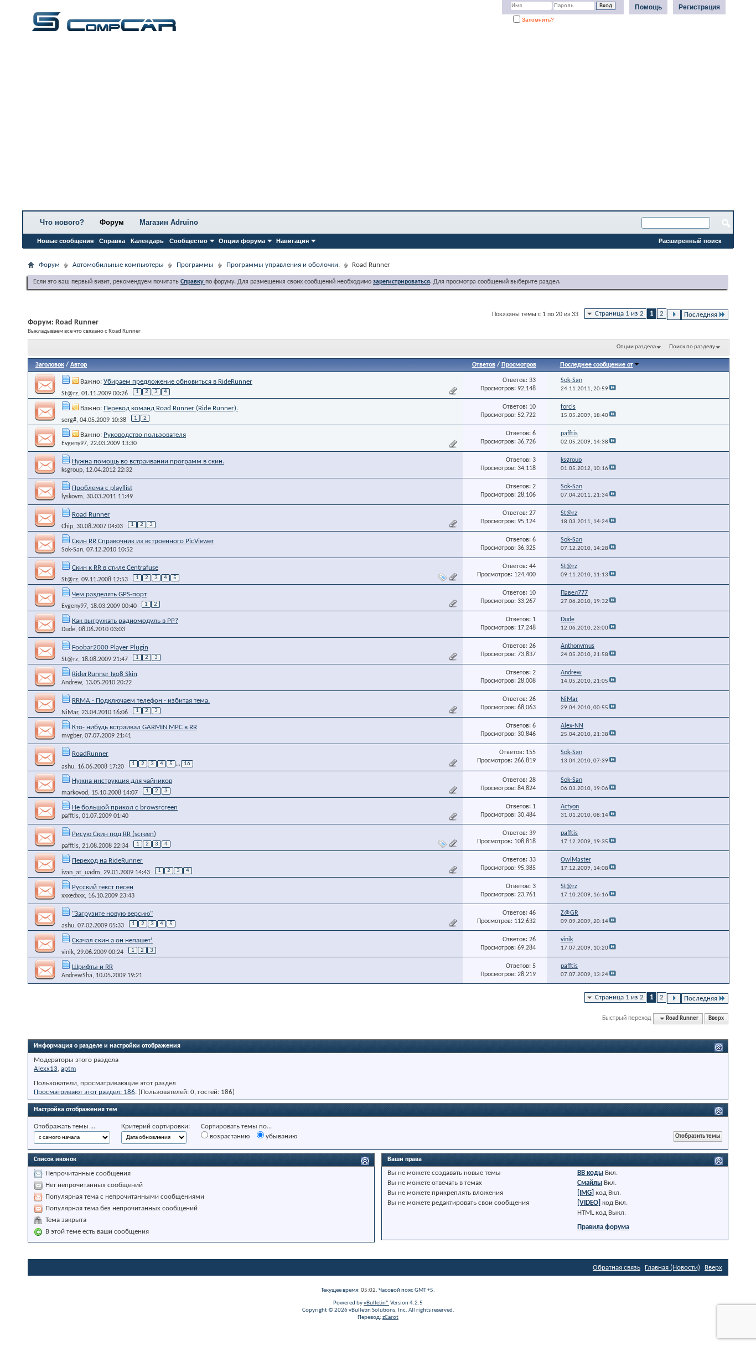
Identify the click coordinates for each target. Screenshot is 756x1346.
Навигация (292, 241)
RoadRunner (90, 753)
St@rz (69, 393)
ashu (67, 766)
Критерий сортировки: (155, 1126)
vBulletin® (376, 1303)
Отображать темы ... (64, 1126)
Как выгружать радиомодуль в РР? (125, 621)
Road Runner (91, 514)
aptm (68, 1068)
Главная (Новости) (672, 1267)
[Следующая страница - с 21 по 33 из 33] (674, 315)
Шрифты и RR (92, 967)
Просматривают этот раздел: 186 (84, 1092)
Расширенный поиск (690, 241)
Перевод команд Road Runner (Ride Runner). (170, 408)
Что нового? (62, 222)
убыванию (280, 1136)
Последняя (700, 314)
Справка (112, 241)
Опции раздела (636, 347)
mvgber (71, 736)
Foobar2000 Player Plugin (110, 647)
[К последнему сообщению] (612, 389)
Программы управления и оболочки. (283, 265)
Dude (68, 629)
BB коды (590, 1173)
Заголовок (49, 365)
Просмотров (518, 365)
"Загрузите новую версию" (112, 913)
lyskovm (72, 496)
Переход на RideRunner (107, 860)
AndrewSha (76, 975)
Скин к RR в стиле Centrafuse (115, 567)
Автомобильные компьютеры (118, 265)
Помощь (648, 7)
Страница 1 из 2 (619, 313)
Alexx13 (46, 1068)
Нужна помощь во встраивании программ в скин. (148, 461)
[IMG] (585, 1193)
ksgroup (71, 470)
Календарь (147, 241)
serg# (68, 420)
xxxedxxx (73, 896)
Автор (78, 365)
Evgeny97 (74, 443)
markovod (74, 793)
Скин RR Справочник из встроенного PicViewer (143, 541)
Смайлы (589, 1183)
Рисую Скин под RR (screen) (114, 834)
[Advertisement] (346, 124)
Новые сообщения (65, 241)
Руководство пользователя (144, 435)
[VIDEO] (588, 1202)
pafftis (70, 816)
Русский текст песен (102, 887)
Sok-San (72, 549)
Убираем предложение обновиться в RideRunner (177, 381)
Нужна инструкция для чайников (122, 781)
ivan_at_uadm (80, 872)
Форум (112, 222)
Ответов (483, 365)
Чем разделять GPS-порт (109, 594)
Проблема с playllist (102, 488)
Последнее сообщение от (596, 365)
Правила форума (603, 1227)
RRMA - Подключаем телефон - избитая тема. (141, 700)
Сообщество (188, 241)
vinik (67, 952)
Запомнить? (537, 20)
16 (187, 764)
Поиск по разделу (692, 347)
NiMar (69, 712)
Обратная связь (616, 1267)
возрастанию (229, 1136)
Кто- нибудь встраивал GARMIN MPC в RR (134, 727)
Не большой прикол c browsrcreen (125, 807)
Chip (67, 526)
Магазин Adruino (168, 222)
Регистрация (699, 7)
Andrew (71, 682)
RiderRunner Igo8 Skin (104, 674)
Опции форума (242, 241)
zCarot (390, 1317)
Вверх (716, 1018)
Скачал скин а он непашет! (112, 940)
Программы (195, 265)
